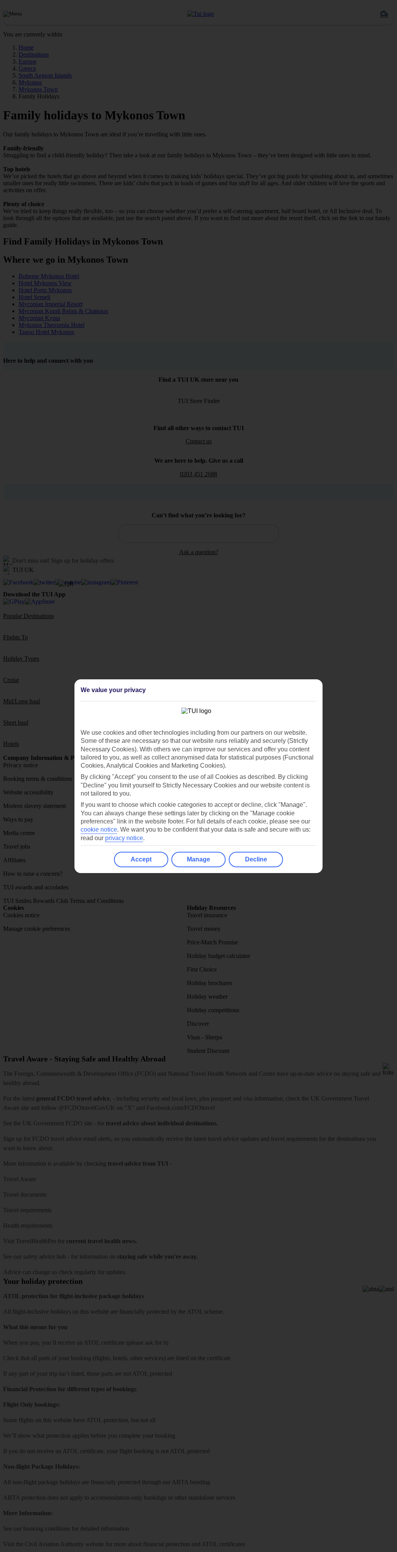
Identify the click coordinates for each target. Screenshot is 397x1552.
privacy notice (124, 838)
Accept (141, 859)
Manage (198, 859)
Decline (256, 859)
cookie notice (99, 829)
